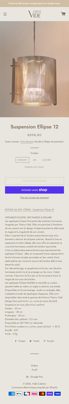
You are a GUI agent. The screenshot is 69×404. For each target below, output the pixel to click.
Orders (34, 365)
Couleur (35, 153)
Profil (34, 369)
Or (34, 160)
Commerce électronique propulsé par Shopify (34, 387)
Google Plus (36, 376)
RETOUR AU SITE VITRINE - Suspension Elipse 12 (29, 209)
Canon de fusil (34, 167)
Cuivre (46, 160)
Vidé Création (39, 383)
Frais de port (26, 141)
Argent (22, 160)
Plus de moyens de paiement (34, 197)
